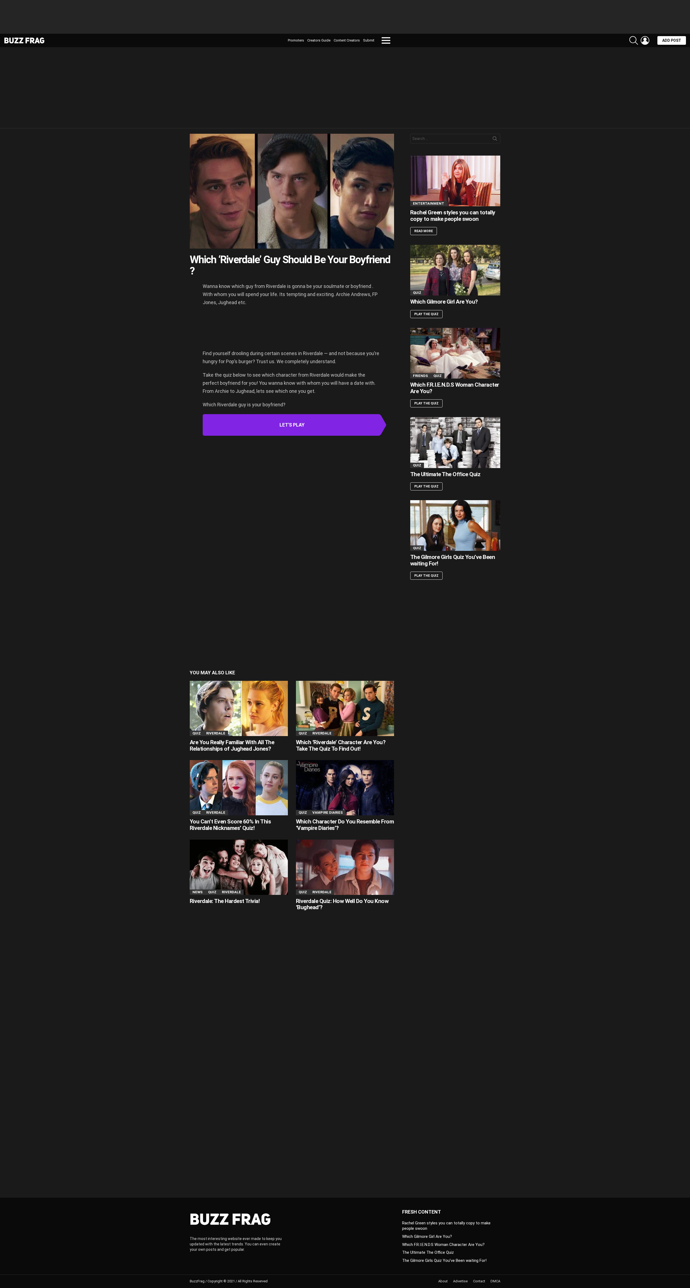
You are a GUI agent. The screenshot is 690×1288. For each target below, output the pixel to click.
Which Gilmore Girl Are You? (444, 301)
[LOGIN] (645, 40)
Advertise (460, 1281)
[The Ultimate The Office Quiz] (455, 442)
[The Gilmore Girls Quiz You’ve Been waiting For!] (455, 525)
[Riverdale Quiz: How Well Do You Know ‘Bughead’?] (345, 867)
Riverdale (215, 733)
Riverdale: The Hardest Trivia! (225, 901)
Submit (368, 40)
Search (494, 140)
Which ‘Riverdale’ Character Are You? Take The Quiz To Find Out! (340, 745)
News (197, 892)
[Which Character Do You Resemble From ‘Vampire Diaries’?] (345, 787)
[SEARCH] (633, 40)
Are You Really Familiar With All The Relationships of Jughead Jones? (232, 745)
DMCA (495, 1281)
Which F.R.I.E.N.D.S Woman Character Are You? (454, 388)
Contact (479, 1281)
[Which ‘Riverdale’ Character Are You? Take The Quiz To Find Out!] (345, 708)
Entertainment (428, 203)
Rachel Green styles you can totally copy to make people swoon (452, 215)
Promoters (296, 40)
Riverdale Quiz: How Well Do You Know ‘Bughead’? (342, 904)
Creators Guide (318, 40)
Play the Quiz (426, 314)
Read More (423, 231)
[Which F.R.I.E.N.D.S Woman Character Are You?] (455, 353)
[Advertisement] (345, 18)
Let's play (292, 425)
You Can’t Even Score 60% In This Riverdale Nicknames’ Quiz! (230, 824)
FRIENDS (420, 376)
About (443, 1281)
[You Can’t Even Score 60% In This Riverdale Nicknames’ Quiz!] (239, 787)
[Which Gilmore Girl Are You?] (455, 270)
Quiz (196, 733)
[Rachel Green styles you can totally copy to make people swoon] (455, 181)
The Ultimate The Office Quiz (445, 474)
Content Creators (347, 40)
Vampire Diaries (327, 812)
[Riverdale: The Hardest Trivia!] (239, 867)
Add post (671, 40)
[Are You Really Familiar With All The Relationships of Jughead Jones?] (239, 708)
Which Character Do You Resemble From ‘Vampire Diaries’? (345, 824)
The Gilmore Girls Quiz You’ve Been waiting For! (452, 560)
